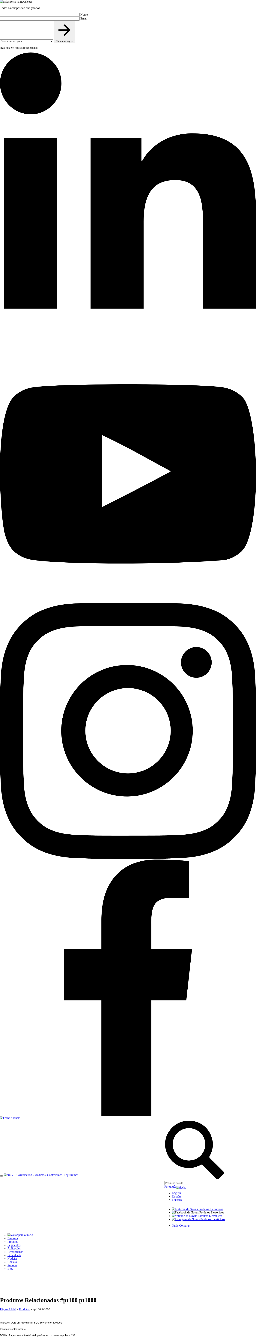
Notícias (12, 1258)
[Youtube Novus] (197, 1215)
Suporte (12, 1265)
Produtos (12, 1241)
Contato (12, 1262)
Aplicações (14, 1248)
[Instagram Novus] (198, 1219)
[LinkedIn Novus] (197, 1209)
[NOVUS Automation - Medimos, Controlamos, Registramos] (41, 1175)
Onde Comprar (181, 1225)
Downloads (14, 1255)
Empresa (12, 1238)
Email (83, 18)
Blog (10, 1268)
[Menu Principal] (1, 1176)
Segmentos (13, 1245)
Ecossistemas (15, 1251)
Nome (84, 14)
